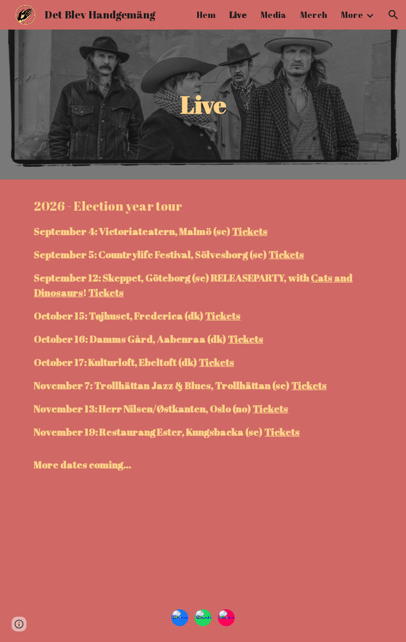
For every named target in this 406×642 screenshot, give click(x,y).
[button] (393, 14)
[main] (203, 105)
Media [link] (274, 15)
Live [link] (238, 15)
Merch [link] (313, 15)
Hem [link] (206, 15)
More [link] (352, 15)
